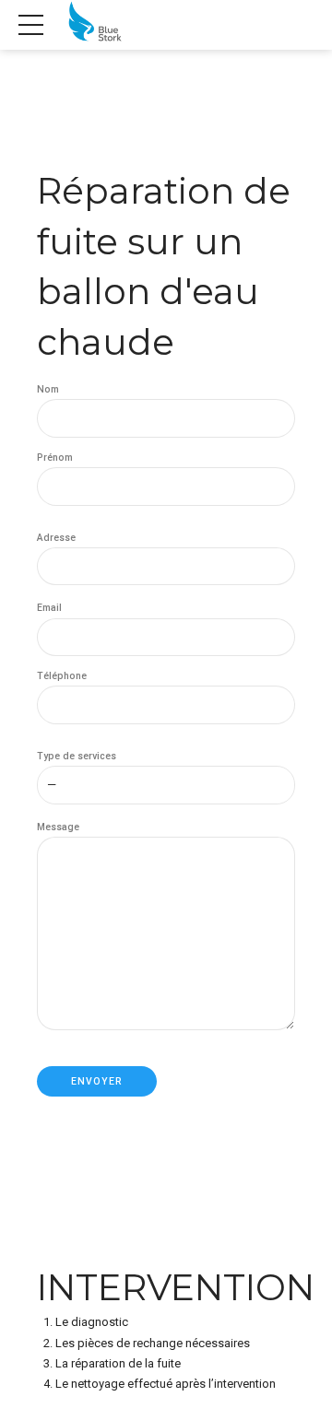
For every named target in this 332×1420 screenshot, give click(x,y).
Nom (48, 389)
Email (49, 608)
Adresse (56, 538)
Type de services (76, 756)
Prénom (55, 458)
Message (58, 827)
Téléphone (62, 676)
